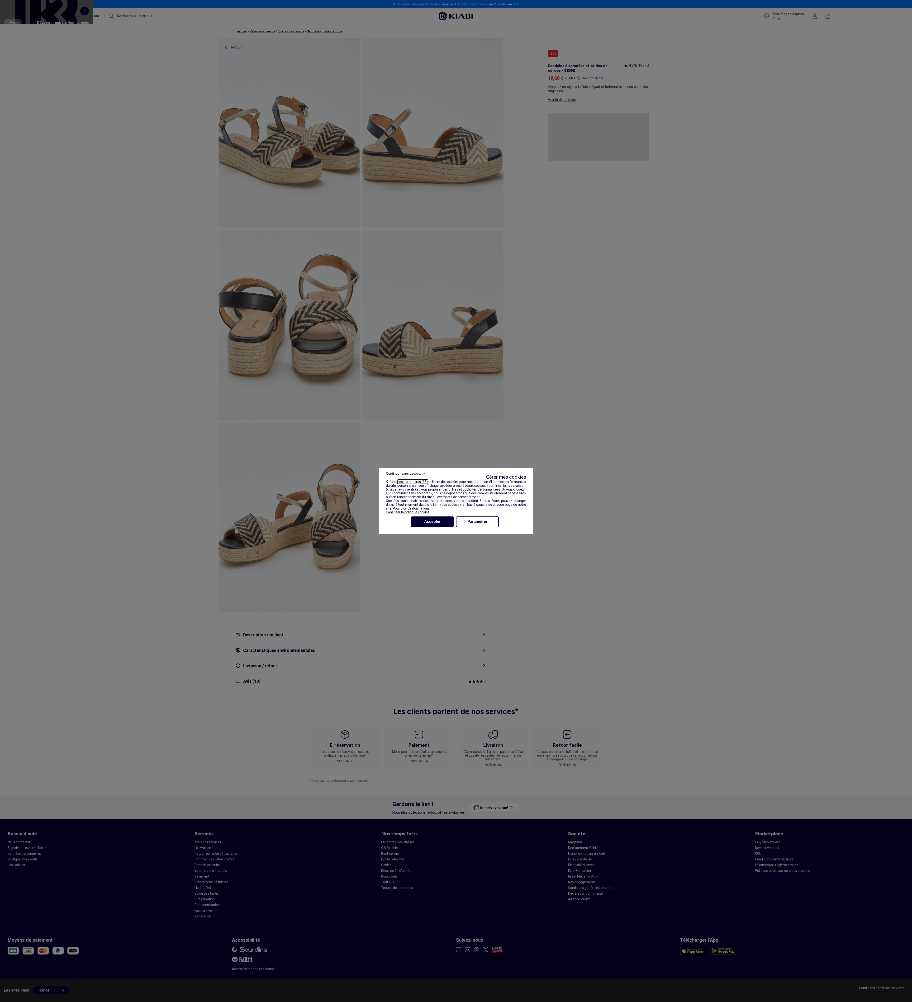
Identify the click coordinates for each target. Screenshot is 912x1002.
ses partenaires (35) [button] (413, 482)
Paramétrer (477, 522)
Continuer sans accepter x (405, 473)
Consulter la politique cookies (407, 512)
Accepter (432, 522)
